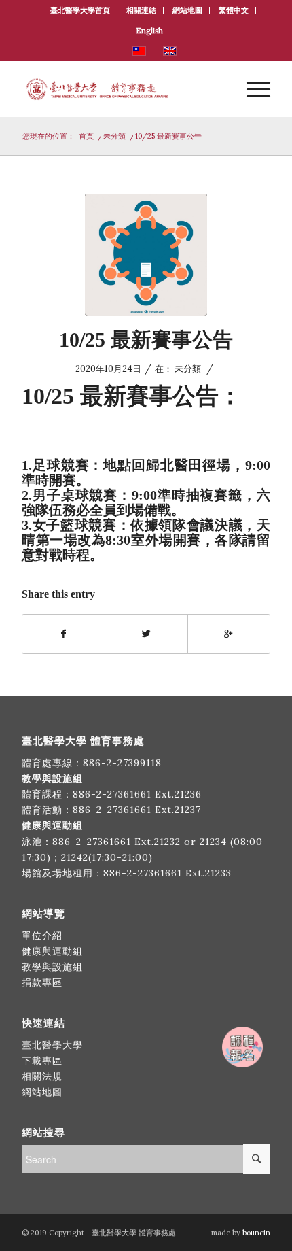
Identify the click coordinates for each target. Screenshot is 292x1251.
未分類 (114, 136)
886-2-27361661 (112, 794)
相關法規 (42, 1076)
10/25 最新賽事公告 (146, 339)
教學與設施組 (54, 967)
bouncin (256, 1232)
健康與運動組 (52, 951)
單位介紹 (42, 935)
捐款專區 (42, 982)
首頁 (86, 136)
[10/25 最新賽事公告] (146, 255)
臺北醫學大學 (52, 1045)
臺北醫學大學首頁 (80, 10)
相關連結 (141, 10)
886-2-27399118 (122, 763)
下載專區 (42, 1061)
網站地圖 (187, 10)
